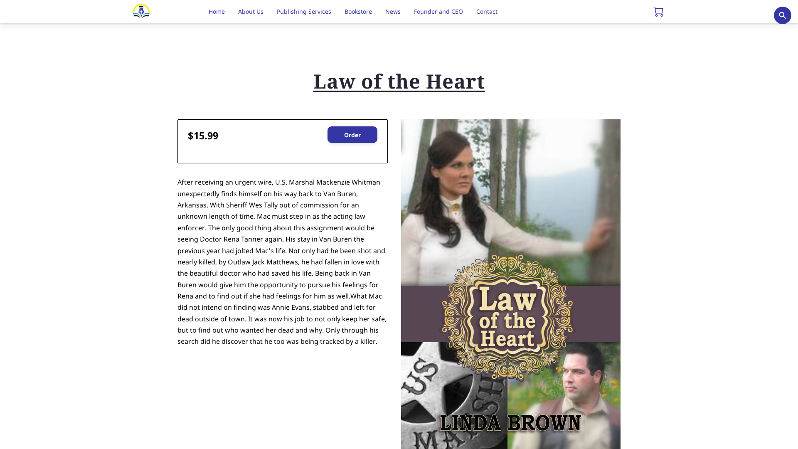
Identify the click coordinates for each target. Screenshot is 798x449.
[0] (658, 12)
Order (352, 135)
